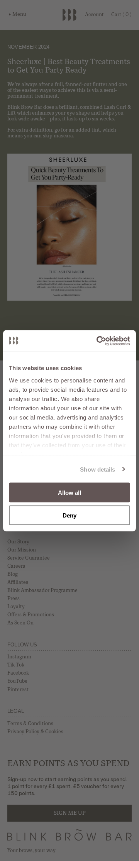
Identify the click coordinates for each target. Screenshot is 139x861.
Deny (69, 515)
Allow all (69, 492)
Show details (97, 469)
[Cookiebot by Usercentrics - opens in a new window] (98, 341)
